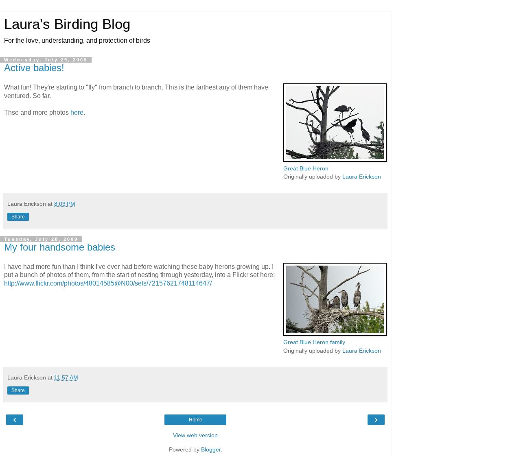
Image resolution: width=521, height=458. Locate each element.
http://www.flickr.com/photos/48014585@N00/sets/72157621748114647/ (108, 283)
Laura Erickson (361, 176)
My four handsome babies (59, 247)
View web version (195, 435)
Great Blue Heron (305, 168)
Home (195, 420)
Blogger (211, 449)
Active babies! (34, 67)
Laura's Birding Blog (67, 24)
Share (18, 217)
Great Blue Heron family (314, 342)
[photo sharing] (335, 159)
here (76, 112)
